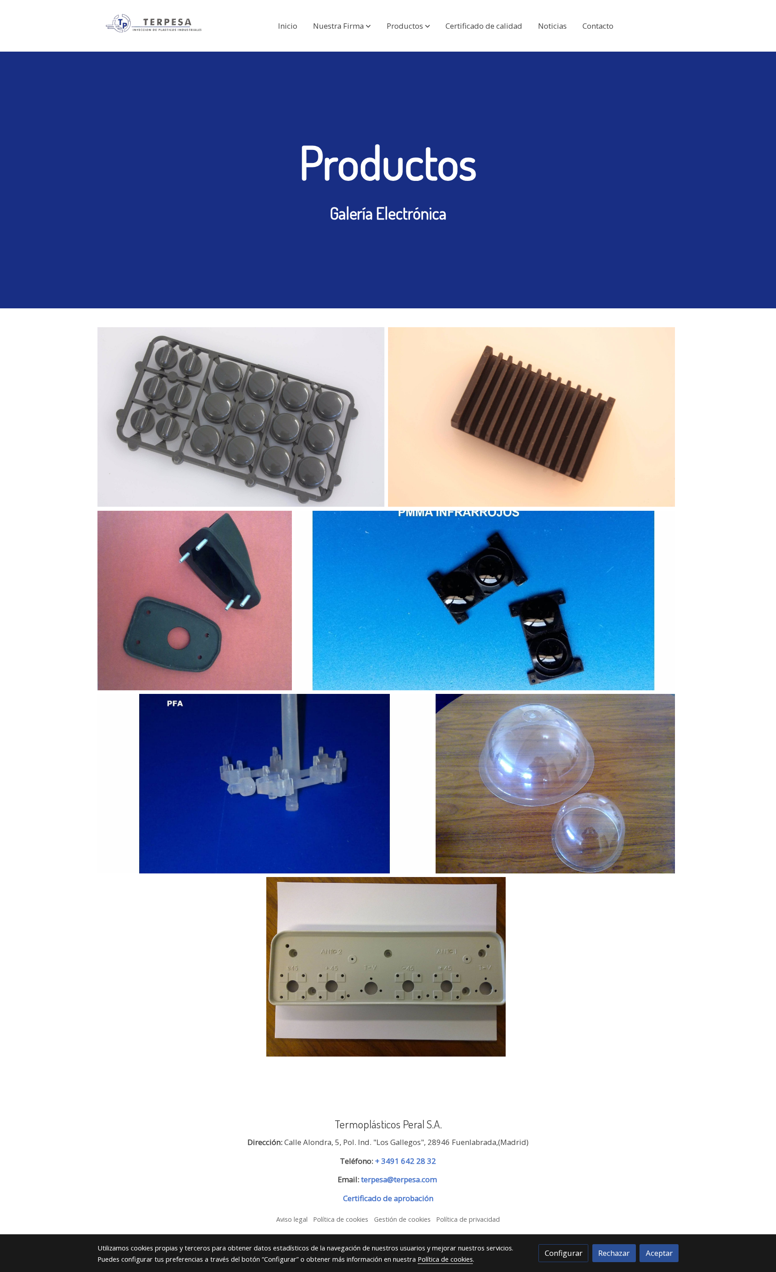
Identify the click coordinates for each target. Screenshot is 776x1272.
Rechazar (614, 1253)
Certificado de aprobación (388, 1198)
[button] (342, 25)
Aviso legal (292, 1219)
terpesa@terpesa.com (399, 1179)
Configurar (563, 1253)
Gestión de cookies (402, 1219)
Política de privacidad (468, 1219)
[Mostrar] (240, 417)
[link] (155, 26)
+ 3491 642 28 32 (405, 1161)
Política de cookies (340, 1219)
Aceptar (659, 1253)
